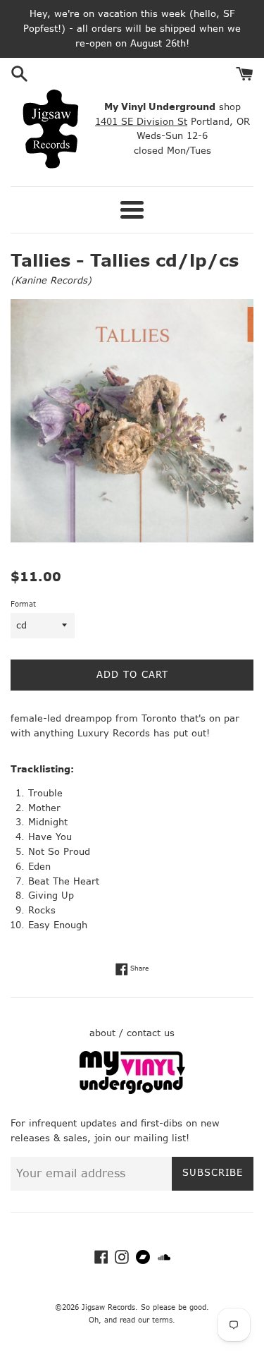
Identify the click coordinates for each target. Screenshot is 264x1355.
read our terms (146, 1320)
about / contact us (132, 1033)
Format (23, 604)
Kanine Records (51, 280)
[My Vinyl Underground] (132, 1091)
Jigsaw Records (108, 1307)
